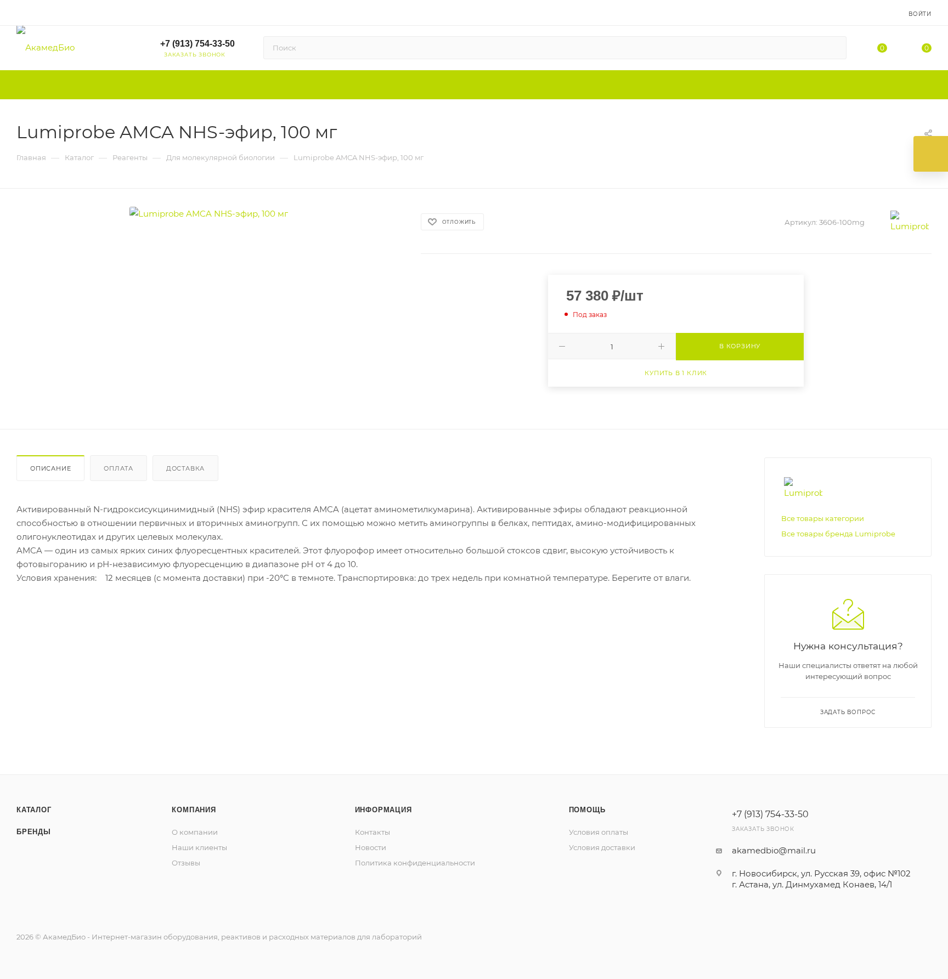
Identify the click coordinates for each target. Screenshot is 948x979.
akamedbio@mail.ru (774, 850)
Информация (383, 810)
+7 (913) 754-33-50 (197, 43)
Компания (194, 810)
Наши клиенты (199, 847)
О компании (195, 832)
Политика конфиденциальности (415, 862)
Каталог (34, 810)
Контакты (372, 832)
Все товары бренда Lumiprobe (838, 533)
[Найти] (833, 47)
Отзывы (186, 862)
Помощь (587, 810)
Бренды (33, 832)
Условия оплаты (598, 832)
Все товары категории (822, 518)
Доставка (185, 468)
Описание (50, 468)
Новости (370, 847)
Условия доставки (602, 847)
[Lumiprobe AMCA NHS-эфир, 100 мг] (208, 213)
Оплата (118, 468)
